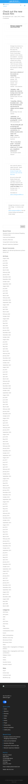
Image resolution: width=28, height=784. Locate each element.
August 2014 (6, 525)
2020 (4, 616)
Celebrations (6, 628)
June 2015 (5, 506)
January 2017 (6, 471)
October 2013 (6, 548)
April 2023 (5, 325)
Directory (6, 713)
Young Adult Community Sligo (10, 242)
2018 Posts (5, 612)
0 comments (6, 18)
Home (5, 709)
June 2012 (5, 573)
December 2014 (7, 518)
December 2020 (7, 386)
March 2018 (6, 444)
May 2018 (5, 439)
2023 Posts (5, 623)
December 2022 (7, 332)
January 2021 (6, 383)
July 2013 (5, 552)
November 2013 (7, 545)
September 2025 (7, 284)
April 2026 (5, 267)
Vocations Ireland (7, 664)
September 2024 (7, 302)
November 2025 (7, 279)
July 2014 (5, 527)
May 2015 (5, 508)
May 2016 (5, 483)
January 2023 (6, 330)
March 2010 (6, 594)
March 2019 (6, 425)
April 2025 (5, 293)
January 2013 (6, 562)
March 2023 (6, 328)
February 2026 (6, 272)
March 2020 (6, 406)
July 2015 (5, 504)
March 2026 (6, 270)
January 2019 (6, 430)
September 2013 (7, 550)
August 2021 (6, 367)
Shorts (4, 657)
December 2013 (7, 543)
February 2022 (6, 353)
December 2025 (7, 277)
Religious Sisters (7, 655)
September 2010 (7, 589)
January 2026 (6, 274)
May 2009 (5, 601)
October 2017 (6, 453)
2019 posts (5, 614)
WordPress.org (6, 677)
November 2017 (7, 450)
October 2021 (6, 362)
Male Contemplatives (8, 635)
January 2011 (6, 582)
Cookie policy (7, 729)
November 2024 (7, 300)
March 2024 (6, 311)
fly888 (4, 250)
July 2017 (5, 460)
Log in (4, 670)
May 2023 (5, 323)
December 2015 (7, 492)
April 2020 (5, 404)
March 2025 (6, 295)
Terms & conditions (9, 727)
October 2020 (6, 390)
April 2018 (5, 441)
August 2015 (6, 501)
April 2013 (5, 559)
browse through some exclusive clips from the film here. (16, 172)
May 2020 (5, 402)
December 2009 (7, 596)
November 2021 (7, 360)
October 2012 (6, 566)
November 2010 (7, 587)
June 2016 (5, 481)
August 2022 (6, 339)
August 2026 (6, 258)
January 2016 (6, 490)
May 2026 (5, 265)
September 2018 (7, 432)
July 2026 (5, 260)
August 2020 (6, 395)
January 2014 (6, 541)
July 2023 (5, 321)
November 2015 (7, 494)
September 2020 (7, 393)
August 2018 (6, 434)
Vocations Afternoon (8, 239)
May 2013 (5, 557)
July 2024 (5, 307)
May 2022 (5, 346)
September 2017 (7, 455)
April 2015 (5, 511)
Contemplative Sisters (8, 630)
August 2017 (6, 457)
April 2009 (5, 603)
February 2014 (6, 538)
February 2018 (6, 446)
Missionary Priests (7, 640)
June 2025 (5, 291)
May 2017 (5, 464)
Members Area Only (8, 637)
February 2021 (6, 381)
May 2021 (5, 374)
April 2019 (5, 423)
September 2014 (7, 522)
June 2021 (5, 372)
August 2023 (6, 318)
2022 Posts (5, 621)
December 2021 (7, 358)
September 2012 (7, 569)
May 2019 (5, 420)
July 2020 (5, 397)
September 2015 (7, 499)
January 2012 (6, 576)
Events (4, 633)
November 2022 (7, 335)
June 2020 (5, 400)
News (22, 16)
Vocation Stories (7, 662)
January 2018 (6, 448)
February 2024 (6, 314)
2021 (4, 619)
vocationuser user (8, 16)
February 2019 (6, 427)
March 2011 (6, 580)
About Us (6, 711)
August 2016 (6, 478)
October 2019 (6, 416)
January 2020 (6, 411)
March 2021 (6, 379)
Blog (4, 626)
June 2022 (5, 344)
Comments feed (7, 675)
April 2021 (5, 376)
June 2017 (5, 462)
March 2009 (6, 606)
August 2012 (6, 571)
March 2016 (6, 485)
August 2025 (6, 286)
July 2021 (5, 369)
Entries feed (6, 673)
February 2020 (6, 409)
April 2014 (5, 534)
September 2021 (7, 365)
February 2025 (6, 297)
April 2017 (5, 467)
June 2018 (5, 437)
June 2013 (5, 555)
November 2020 (7, 388)
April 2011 (5, 578)
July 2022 (5, 342)
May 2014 (5, 532)
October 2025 (6, 281)
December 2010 (7, 585)
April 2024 (5, 309)
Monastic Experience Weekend (10, 244)
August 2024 (6, 304)
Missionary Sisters (7, 642)
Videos (4, 659)
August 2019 (6, 418)
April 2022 (5, 348)
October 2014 (6, 520)
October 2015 (6, 497)
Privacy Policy (7, 725)
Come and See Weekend (9, 237)
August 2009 (6, 599)
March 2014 (6, 536)
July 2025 (5, 288)
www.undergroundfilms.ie (16, 194)
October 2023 (6, 316)
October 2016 (6, 474)
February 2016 (6, 488)
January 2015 (6, 515)
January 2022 (6, 355)
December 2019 (7, 413)
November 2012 (7, 564)
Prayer (5, 723)
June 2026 (5, 263)
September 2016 (7, 476)
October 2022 (6, 337)
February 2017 (6, 469)
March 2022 (6, 351)
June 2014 (5, 529)
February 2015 (6, 513)
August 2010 (6, 592)
